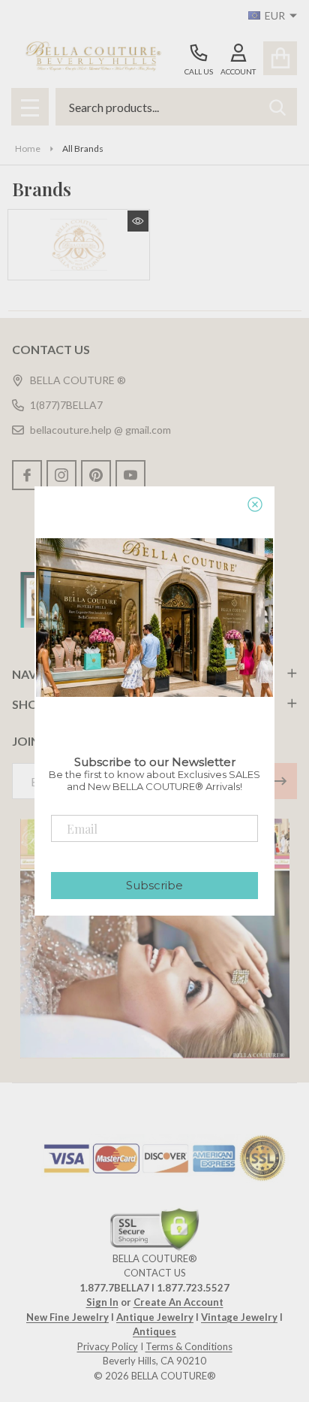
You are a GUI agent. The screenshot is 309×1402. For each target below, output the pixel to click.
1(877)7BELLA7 (66, 404)
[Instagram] (61, 475)
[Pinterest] (96, 475)
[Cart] (280, 58)
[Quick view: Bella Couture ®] (138, 221)
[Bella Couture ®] (78, 245)
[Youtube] (130, 475)
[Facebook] (27, 475)
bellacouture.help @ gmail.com (100, 429)
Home (27, 148)
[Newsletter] (279, 781)
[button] (155, 938)
